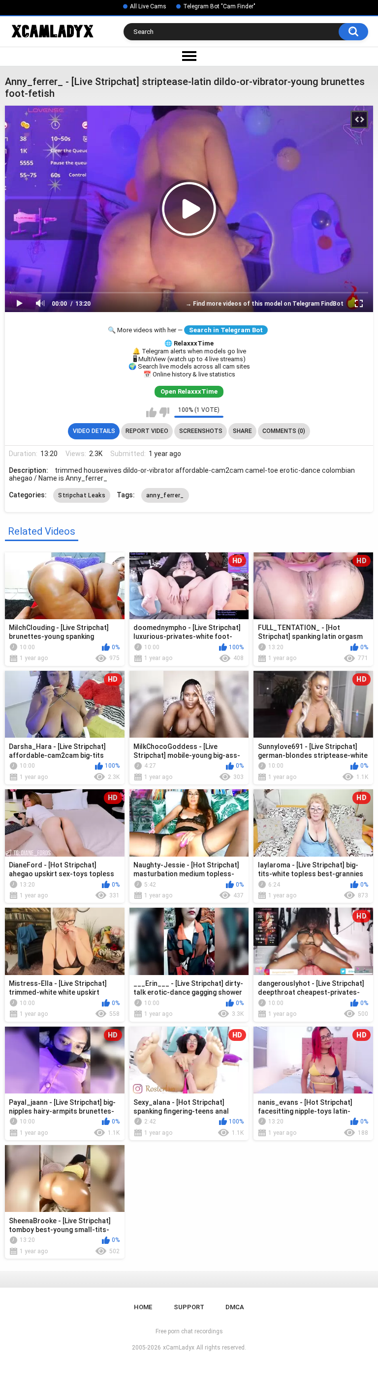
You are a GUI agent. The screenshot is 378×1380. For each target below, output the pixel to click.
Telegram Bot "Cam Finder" (219, 6)
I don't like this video (164, 412)
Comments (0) (283, 431)
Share (242, 431)
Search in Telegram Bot (226, 330)
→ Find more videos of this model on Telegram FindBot (265, 303)
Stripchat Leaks (81, 495)
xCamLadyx (178, 1347)
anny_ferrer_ (165, 495)
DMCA (234, 1307)
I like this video (151, 412)
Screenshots (200, 431)
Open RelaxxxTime (189, 391)
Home (143, 1307)
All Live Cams (148, 6)
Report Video (147, 431)
